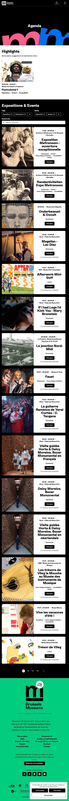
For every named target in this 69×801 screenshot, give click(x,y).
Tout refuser (57, 790)
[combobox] (33, 122)
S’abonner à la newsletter (34, 763)
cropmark (49, 713)
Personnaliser (48, 795)
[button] (30, 114)
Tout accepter (40, 790)
